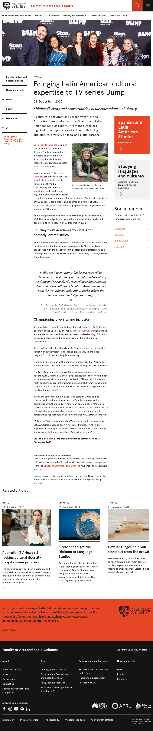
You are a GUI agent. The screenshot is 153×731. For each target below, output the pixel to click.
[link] (134, 650)
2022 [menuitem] (9, 108)
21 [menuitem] (7, 127)
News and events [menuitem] (15, 90)
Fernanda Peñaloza (47, 144)
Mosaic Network (83, 330)
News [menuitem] (9, 99)
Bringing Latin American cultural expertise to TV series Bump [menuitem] (14, 140)
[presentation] (26, 544)
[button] (137, 5)
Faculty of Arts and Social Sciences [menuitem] (16, 79)
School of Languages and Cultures (62, 465)
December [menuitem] (12, 118)
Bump (50, 438)
